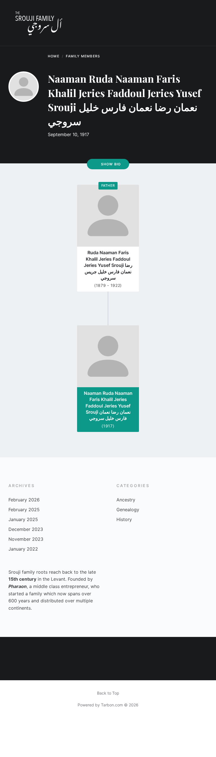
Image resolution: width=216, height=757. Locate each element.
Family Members (83, 56)
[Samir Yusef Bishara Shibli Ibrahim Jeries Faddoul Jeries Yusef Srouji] (162, 648)
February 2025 (24, 509)
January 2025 (23, 519)
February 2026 (24, 500)
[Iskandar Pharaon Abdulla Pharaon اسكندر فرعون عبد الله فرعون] (32, 669)
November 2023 (25, 539)
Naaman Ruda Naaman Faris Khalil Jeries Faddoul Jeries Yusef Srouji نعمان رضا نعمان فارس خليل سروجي (108, 405)
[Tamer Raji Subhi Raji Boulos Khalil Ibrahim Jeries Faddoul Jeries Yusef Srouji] (119, 648)
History (124, 519)
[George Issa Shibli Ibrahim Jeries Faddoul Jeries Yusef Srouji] (32, 648)
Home (53, 56)
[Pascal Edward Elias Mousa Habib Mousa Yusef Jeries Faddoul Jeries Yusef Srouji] (11, 669)
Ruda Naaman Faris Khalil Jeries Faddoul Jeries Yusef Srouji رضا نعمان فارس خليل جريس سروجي (108, 265)
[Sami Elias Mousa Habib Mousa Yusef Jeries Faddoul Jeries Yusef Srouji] (97, 648)
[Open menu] (201, 23)
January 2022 (23, 549)
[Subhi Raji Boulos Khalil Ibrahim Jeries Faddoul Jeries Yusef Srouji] (119, 669)
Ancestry (125, 500)
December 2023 (25, 529)
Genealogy (127, 509)
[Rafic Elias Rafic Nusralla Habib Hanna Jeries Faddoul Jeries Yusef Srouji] (11, 648)
